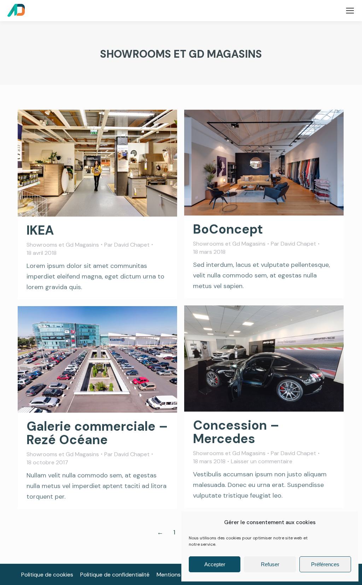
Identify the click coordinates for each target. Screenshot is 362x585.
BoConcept (228, 229)
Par (127, 244)
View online (78, 163)
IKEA (40, 230)
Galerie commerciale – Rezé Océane (97, 433)
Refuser (270, 564)
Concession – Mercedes (236, 432)
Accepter (214, 564)
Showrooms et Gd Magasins (63, 244)
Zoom (97, 163)
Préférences (325, 564)
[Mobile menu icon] (350, 11)
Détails (116, 163)
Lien (245, 163)
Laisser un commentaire (261, 461)
